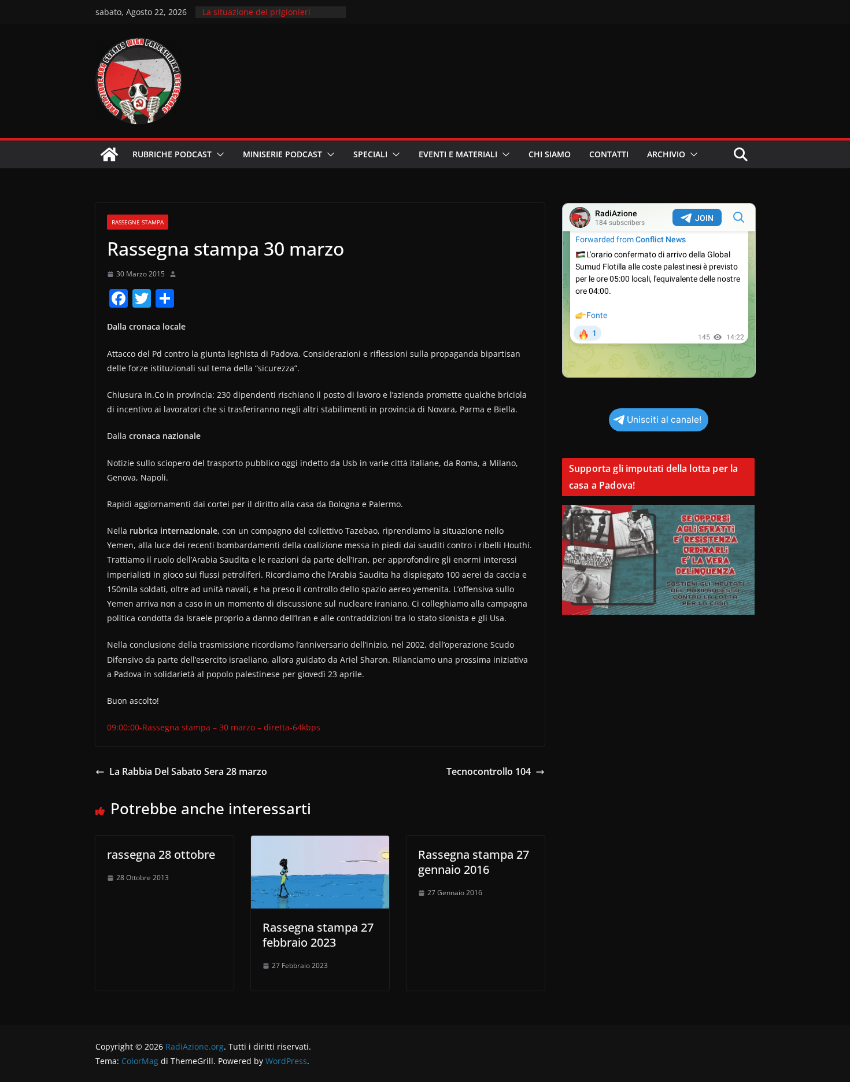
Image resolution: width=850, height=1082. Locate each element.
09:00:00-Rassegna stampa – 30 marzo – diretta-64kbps (213, 727)
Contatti (609, 154)
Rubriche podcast (172, 154)
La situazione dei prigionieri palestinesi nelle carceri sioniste (264, 17)
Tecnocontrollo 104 (488, 771)
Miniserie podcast (282, 154)
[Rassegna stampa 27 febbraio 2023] (320, 843)
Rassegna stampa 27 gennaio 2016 (473, 862)
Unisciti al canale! (664, 419)
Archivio (666, 154)
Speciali (370, 154)
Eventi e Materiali (458, 154)
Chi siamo (550, 154)
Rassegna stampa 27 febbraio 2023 (318, 934)
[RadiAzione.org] (109, 154)
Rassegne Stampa (138, 222)
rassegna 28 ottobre (161, 854)
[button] (218, 154)
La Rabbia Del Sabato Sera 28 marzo (188, 771)
